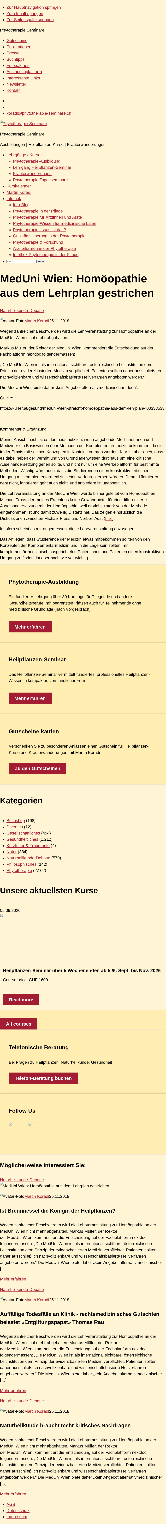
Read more (21, 999)
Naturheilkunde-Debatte (22, 310)
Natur (11, 851)
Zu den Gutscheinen (37, 768)
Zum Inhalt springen (24, 13)
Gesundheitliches (22, 839)
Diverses (14, 827)
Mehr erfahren (30, 627)
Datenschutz (18, 1510)
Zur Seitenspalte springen (30, 19)
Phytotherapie (19, 870)
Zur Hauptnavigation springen (33, 7)
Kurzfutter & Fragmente (28, 845)
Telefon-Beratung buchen (43, 1078)
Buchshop (15, 820)
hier (108, 518)
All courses (18, 1024)
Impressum (16, 1516)
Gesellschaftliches (23, 833)
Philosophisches (21, 864)
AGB (10, 1504)
